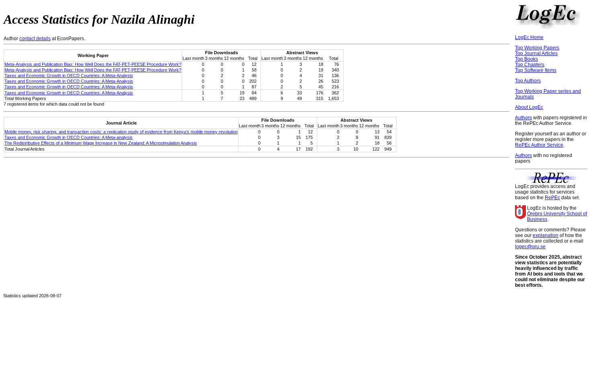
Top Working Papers (537, 48)
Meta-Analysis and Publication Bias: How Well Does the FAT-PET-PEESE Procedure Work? (92, 64)
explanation (545, 235)
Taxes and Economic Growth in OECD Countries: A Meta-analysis (68, 137)
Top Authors (528, 81)
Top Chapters (529, 64)
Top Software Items (535, 70)
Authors (523, 118)
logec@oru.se (530, 246)
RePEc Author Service (539, 145)
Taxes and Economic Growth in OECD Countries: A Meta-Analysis (68, 75)
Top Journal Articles (536, 53)
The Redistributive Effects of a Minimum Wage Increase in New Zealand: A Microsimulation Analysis (100, 143)
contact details (35, 38)
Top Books (526, 59)
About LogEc (529, 107)
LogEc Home (529, 37)
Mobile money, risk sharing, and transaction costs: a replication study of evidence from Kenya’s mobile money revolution (121, 131)
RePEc (552, 197)
